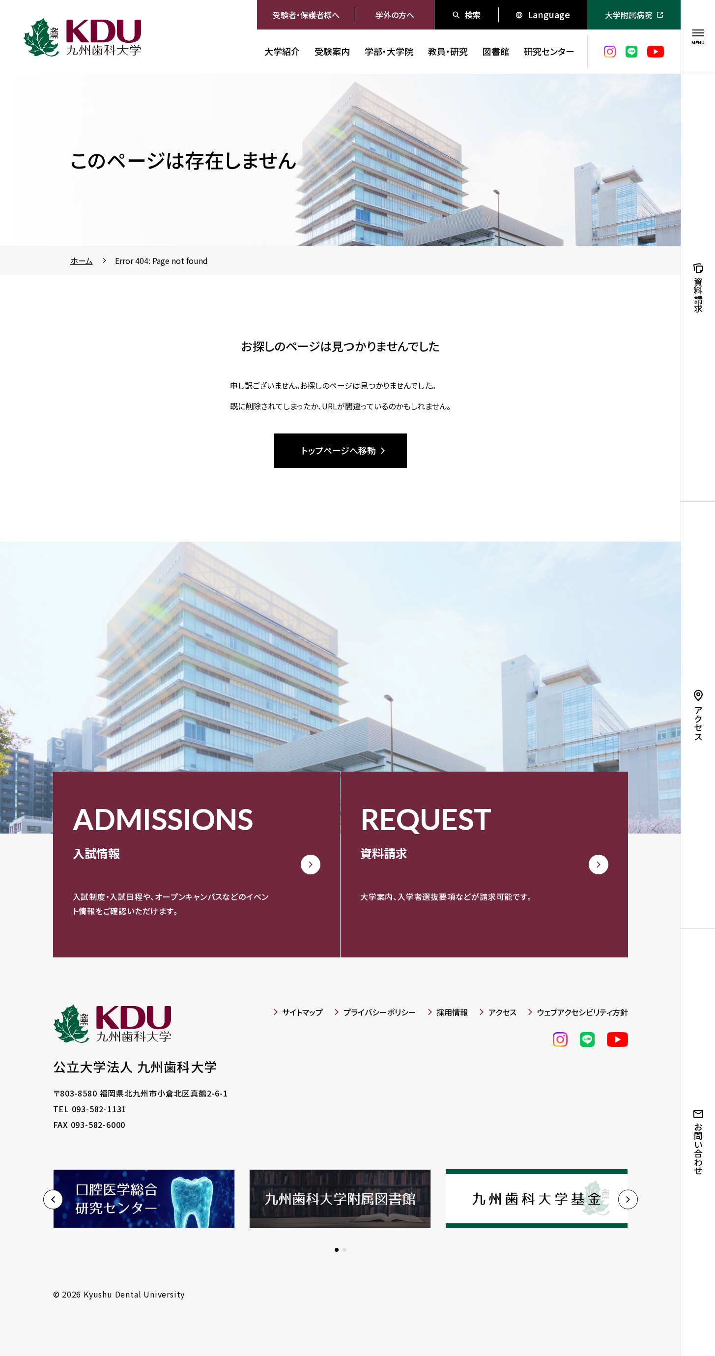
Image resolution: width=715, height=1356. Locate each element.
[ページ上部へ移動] (651, 1321)
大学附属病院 (628, 15)
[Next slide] (628, 1200)
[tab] (337, 1250)
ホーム (81, 260)
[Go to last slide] (53, 1200)
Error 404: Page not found (161, 260)
